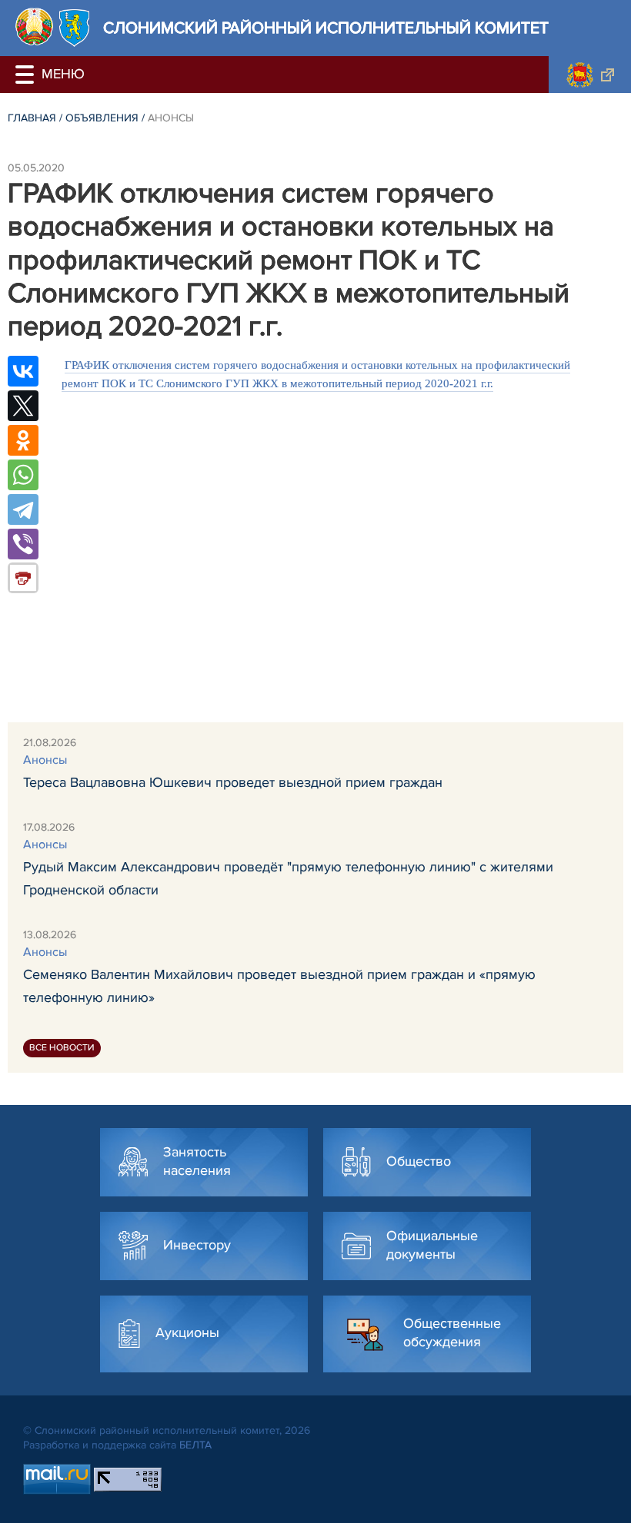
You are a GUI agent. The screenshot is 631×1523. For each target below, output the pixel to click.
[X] (23, 405)
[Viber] (23, 544)
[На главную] (34, 26)
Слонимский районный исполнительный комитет (326, 28)
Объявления (102, 117)
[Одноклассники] (23, 440)
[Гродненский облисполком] (590, 74)
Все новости (62, 1047)
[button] (26, 74)
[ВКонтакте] (23, 371)
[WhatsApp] (23, 475)
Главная (32, 117)
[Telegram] (23, 509)
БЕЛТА (195, 1445)
